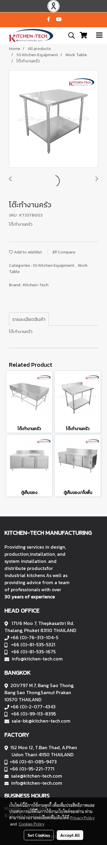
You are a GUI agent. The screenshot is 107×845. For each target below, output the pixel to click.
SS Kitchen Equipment (54, 265)
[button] (69, 35)
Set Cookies (39, 835)
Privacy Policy (82, 817)
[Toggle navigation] (99, 35)
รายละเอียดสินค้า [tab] (28, 319)
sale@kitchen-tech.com (36, 775)
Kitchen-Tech (35, 285)
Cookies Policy (31, 823)
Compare (66, 252)
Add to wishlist (27, 252)
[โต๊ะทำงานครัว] (53, 119)
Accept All (70, 835)
